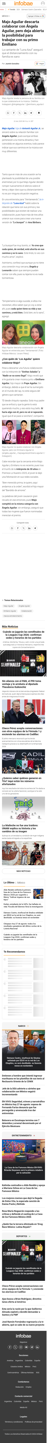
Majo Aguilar (8, 606)
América (10, 1361)
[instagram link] (21, 1347)
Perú (34, 1367)
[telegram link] (32, 1347)
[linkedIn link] (37, 1347)
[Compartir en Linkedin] (25, 113)
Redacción (20, 1387)
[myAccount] (43, 4)
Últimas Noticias (27, 1373)
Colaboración (26, 611)
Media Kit (23, 1407)
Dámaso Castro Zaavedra (24, 10)
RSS (37, 1373)
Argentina (19, 1361)
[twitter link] (15, 1347)
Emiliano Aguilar (10, 611)
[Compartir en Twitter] (19, 113)
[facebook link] (10, 1347)
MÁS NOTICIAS (23, 871)
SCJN (38, 10)
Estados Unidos (17, 1367)
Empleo (28, 1387)
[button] (4, 3)
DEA (11, 10)
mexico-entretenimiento (13, 616)
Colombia (28, 1361)
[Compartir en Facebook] (13, 113)
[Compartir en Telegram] (31, 113)
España (37, 1361)
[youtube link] (26, 1347)
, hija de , (21, 128)
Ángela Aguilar (24, 606)
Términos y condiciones (14, 1422)
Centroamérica (13, 1373)
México (5, 16)
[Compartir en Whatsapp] (8, 113)
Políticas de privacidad (33, 1422)
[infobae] (23, 3)
